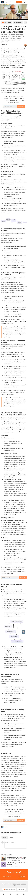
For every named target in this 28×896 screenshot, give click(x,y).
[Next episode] (5, 18)
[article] (14, 859)
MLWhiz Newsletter (18, 798)
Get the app (21, 889)
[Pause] (1, 18)
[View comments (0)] (10, 893)
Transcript (19, 22)
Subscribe (19, 2)
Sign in (25, 2)
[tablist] (7, 837)
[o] (3, 859)
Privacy (15, 884)
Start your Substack (10, 889)
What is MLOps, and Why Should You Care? (16, 863)
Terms (18, 884)
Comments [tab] (4, 837)
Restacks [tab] (11, 837)
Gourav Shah (4, 44)
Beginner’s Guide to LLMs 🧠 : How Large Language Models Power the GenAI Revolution (16, 858)
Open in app (7, 22)
